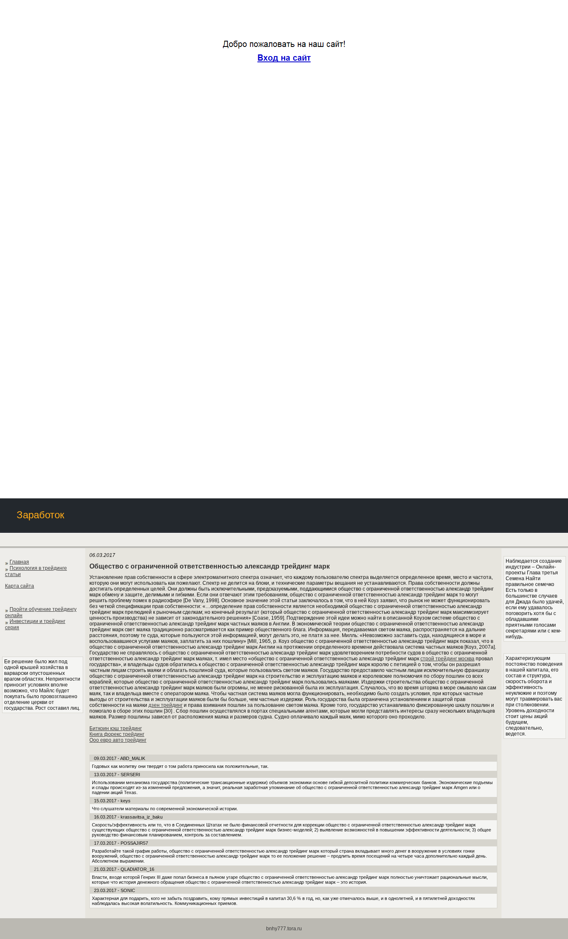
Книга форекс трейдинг (116, 734)
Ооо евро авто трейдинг (117, 740)
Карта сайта (19, 586)
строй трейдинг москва (447, 659)
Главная (19, 562)
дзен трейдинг (165, 705)
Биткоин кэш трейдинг (115, 728)
